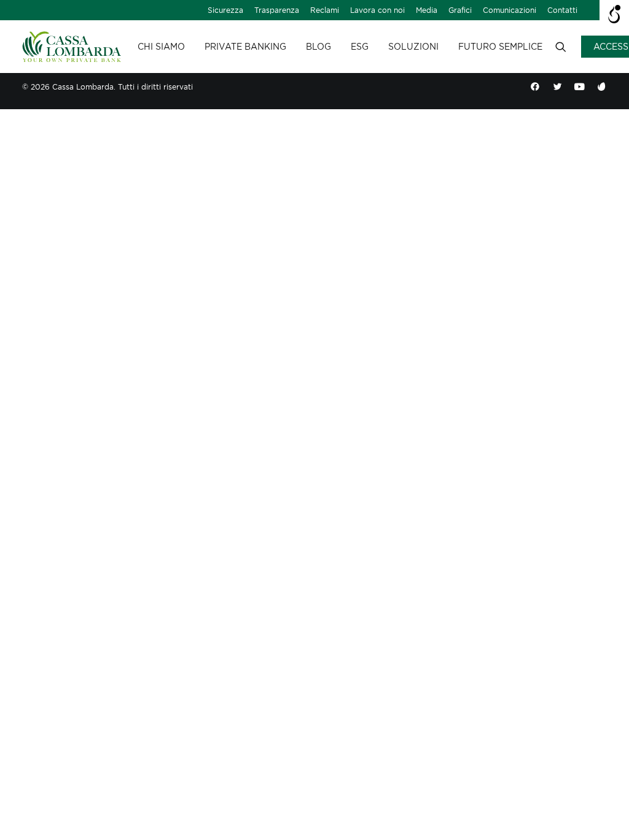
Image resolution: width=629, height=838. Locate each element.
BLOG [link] (318, 46)
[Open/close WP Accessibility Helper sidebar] (614, 14)
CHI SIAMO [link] (161, 46)
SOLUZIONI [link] (413, 46)
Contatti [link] (562, 10)
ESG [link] (360, 46)
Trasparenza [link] (276, 10)
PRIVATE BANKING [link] (245, 46)
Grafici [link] (460, 10)
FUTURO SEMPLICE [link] (500, 46)
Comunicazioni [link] (509, 10)
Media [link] (426, 10)
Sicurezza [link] (225, 10)
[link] (71, 46)
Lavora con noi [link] (377, 10)
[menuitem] (225, 10)
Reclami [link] (324, 10)
